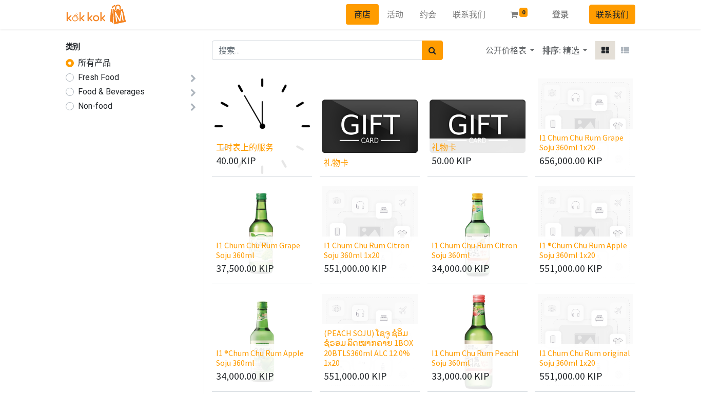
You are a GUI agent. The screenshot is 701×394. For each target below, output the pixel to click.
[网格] (605, 50)
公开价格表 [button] (506, 50)
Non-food (95, 106)
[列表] (625, 50)
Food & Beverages (111, 91)
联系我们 (612, 14)
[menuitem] (362, 14)
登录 (560, 14)
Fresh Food (98, 77)
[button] (575, 50)
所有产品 (94, 63)
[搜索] (432, 50)
